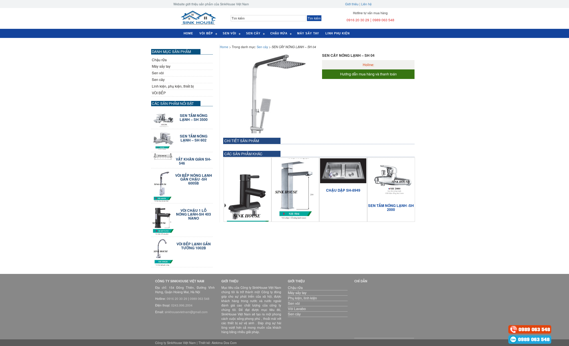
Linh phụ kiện (337, 33)
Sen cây (253, 33)
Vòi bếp (206, 33)
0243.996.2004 (181, 305)
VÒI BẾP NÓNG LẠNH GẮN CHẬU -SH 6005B (193, 179)
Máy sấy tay (308, 33)
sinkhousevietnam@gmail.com (186, 312)
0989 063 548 (383, 19)
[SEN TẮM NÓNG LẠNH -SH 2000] (391, 178)
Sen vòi (158, 73)
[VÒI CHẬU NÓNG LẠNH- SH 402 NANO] (247, 196)
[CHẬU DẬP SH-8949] (343, 171)
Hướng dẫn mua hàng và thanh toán (368, 74)
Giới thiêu (352, 4)
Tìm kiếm (314, 18)
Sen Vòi (229, 33)
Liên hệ (366, 4)
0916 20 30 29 (358, 19)
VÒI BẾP (159, 92)
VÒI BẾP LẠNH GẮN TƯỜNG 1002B (193, 246)
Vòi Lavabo (297, 308)
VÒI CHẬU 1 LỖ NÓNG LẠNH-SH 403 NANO (193, 214)
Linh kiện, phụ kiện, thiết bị (173, 86)
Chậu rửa (278, 33)
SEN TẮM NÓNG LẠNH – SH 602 (193, 138)
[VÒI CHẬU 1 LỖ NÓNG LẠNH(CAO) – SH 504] (295, 189)
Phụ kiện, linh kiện (302, 298)
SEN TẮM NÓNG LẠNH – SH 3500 (194, 117)
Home (188, 33)
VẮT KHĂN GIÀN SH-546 (193, 161)
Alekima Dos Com (224, 342)
